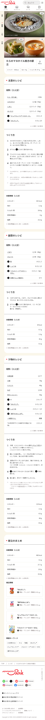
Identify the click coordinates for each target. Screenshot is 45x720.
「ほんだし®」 (14, 121)
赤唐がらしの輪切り (16, 278)
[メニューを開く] (42, 3)
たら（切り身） (12, 97)
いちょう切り (36, 445)
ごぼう (9, 252)
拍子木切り (22, 486)
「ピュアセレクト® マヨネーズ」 (20, 116)
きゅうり (10, 257)
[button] (31, 3)
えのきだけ (11, 102)
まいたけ (10, 111)
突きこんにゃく (12, 395)
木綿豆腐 (10, 376)
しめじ (9, 107)
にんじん (10, 385)
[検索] (25, 3)
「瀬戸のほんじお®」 (17, 414)
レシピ (10, 663)
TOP (2, 663)
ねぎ (8, 390)
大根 (8, 381)
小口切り (27, 183)
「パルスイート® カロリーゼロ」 (18, 272)
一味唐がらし (11, 418)
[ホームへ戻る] (8, 3)
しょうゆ (13, 266)
